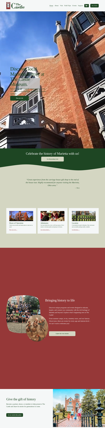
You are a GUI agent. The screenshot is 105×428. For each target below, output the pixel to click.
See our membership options (15, 415)
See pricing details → (45, 229)
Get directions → (76, 229)
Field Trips (67, 5)
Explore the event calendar (62, 333)
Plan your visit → (13, 229)
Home (51, 5)
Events (74, 5)
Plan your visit (19, 98)
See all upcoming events (52, 159)
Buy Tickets (94, 5)
